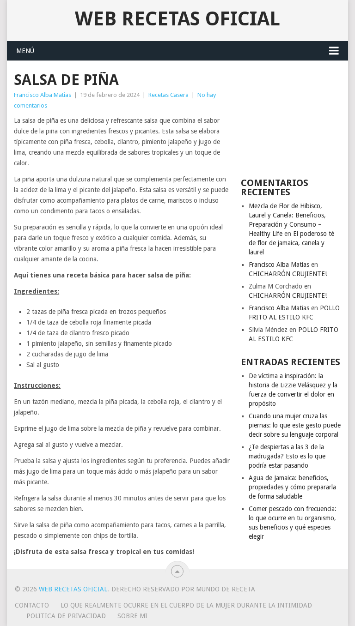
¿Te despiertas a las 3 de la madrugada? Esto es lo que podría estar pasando (287, 456)
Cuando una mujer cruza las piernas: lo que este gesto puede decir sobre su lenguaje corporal (295, 425)
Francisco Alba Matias (42, 94)
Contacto (32, 605)
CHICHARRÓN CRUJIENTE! (288, 273)
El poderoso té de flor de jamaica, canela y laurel (291, 243)
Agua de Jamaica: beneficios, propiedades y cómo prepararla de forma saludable (292, 487)
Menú (25, 50)
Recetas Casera (168, 94)
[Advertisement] (291, 118)
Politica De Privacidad (66, 616)
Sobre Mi (132, 616)
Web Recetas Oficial (177, 19)
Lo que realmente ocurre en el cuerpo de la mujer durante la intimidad (186, 605)
